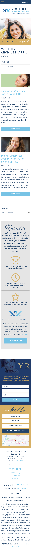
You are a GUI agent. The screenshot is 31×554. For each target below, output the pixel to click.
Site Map (15, 478)
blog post (24, 334)
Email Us (15, 421)
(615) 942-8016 (18, 461)
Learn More (15, 340)
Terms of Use (15, 475)
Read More (15, 129)
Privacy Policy (15, 473)
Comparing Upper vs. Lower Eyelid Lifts (13, 92)
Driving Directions (15, 425)
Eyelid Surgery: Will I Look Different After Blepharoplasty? (12, 158)
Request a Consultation (15, 430)
